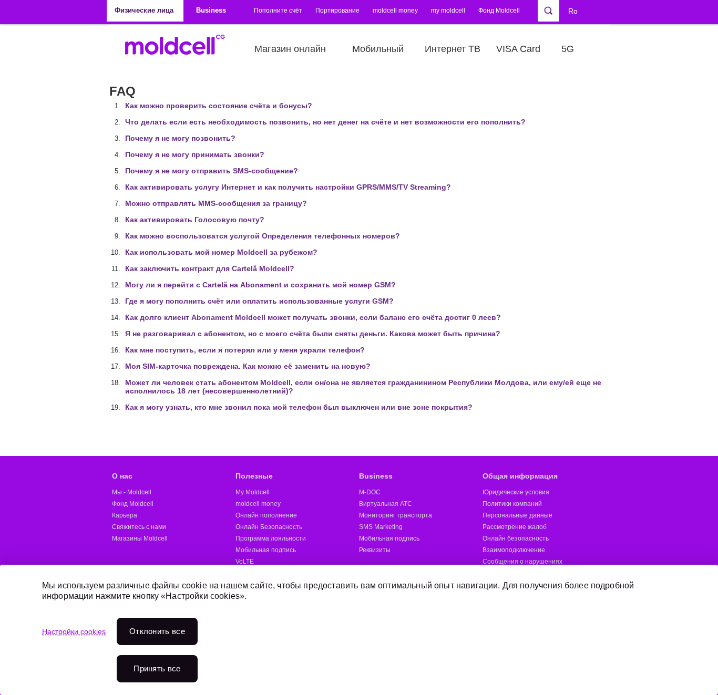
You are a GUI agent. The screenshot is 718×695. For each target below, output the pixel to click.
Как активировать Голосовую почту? (194, 219)
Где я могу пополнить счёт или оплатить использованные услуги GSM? (259, 301)
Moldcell (180, 49)
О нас (122, 476)
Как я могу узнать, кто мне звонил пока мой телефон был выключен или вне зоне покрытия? (299, 407)
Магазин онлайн (290, 49)
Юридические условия (516, 492)
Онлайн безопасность (516, 538)
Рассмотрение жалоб (515, 527)
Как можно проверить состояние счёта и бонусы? (218, 105)
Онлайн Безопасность (268, 527)
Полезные (254, 476)
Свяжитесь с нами (139, 527)
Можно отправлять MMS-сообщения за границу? (216, 203)
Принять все (157, 668)
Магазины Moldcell (140, 538)
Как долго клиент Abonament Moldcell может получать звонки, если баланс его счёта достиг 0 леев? (313, 317)
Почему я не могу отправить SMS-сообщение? (211, 171)
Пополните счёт (278, 10)
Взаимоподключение (514, 550)
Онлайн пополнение (266, 515)
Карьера (124, 515)
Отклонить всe (157, 631)
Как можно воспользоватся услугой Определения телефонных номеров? (262, 236)
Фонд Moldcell (499, 10)
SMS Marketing (381, 527)
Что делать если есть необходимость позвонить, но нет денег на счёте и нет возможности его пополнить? (325, 122)
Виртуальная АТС (385, 503)
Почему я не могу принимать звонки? (194, 154)
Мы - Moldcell (131, 492)
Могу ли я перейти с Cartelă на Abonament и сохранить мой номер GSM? (260, 285)
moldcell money (395, 10)
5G (567, 49)
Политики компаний (512, 503)
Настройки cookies (74, 631)
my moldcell (448, 10)
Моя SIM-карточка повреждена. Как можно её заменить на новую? (248, 366)
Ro (573, 11)
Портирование (337, 10)
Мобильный (378, 49)
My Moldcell (252, 492)
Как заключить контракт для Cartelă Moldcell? (209, 268)
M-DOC (370, 492)
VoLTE (244, 561)
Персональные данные (517, 515)
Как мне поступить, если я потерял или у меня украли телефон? (245, 350)
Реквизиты (375, 550)
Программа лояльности (270, 538)
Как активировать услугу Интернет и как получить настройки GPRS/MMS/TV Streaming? (288, 187)
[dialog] (359, 630)
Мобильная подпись (265, 550)
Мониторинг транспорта (395, 515)
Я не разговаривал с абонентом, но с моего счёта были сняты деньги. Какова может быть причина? (312, 333)
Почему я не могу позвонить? (180, 138)
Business (376, 476)
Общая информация (520, 476)
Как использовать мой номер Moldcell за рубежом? (221, 252)
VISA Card (518, 49)
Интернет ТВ (452, 49)
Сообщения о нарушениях (522, 561)
